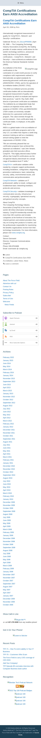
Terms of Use (8, 299)
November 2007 (9, 578)
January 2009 (8, 535)
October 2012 (8, 400)
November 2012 (9, 397)
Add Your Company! (10, 663)
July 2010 (6, 481)
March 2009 (7, 529)
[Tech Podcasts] (20, 682)
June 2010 (7, 484)
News (26, 261)
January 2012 (8, 427)
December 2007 (9, 575)
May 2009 (6, 523)
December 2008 (9, 538)
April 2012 (6, 418)
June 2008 (7, 556)
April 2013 (6, 387)
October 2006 (8, 605)
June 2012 (7, 412)
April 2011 (6, 454)
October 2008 (8, 544)
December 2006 (9, 599)
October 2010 (8, 472)
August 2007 (7, 587)
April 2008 (6, 562)
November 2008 (9, 541)
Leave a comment (12, 264)
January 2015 (8, 360)
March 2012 (7, 421)
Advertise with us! (9, 283)
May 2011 (6, 451)
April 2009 (6, 526)
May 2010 (6, 487)
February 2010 (8, 496)
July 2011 (6, 445)
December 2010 (9, 466)
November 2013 (9, 378)
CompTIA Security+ (10, 191)
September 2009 (9, 511)
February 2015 (8, 357)
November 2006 (9, 602)
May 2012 (6, 415)
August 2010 (7, 478)
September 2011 (9, 439)
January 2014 (8, 375)
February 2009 (8, 532)
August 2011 (7, 442)
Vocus (22, 42)
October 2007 (8, 581)
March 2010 (7, 493)
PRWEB (28, 42)
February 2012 (8, 424)
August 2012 (7, 406)
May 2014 (6, 366)
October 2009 (8, 508)
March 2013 (7, 391)
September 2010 (9, 475)
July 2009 (6, 517)
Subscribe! (7, 295)
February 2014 (8, 372)
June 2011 (7, 448)
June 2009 (7, 520)
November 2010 (9, 469)
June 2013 (7, 385)
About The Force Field (11, 280)
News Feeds (9, 305)
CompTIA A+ (7, 165)
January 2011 (8, 463)
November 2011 (9, 433)
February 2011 (8, 460)
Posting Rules (8, 289)
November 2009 (9, 505)
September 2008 (9, 547)
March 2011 (7, 457)
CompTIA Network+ (10, 181)
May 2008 (6, 560)
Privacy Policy (8, 293)
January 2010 (8, 499)
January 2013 (8, 394)
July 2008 (6, 553)
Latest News (18, 261)
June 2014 (7, 363)
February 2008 (8, 569)
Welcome (6, 302)
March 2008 (7, 566)
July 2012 (6, 409)
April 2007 (6, 593)
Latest (7, 255)
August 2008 (7, 550)
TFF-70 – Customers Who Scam (15, 654)
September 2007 (9, 584)
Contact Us (7, 286)
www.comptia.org (18, 233)
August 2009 (7, 514)
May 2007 (6, 590)
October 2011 (8, 436)
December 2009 (9, 502)
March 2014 (7, 369)
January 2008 (8, 572)
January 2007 (8, 596)
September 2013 (9, 381)
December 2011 (9, 430)
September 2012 (9, 403)
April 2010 (6, 490)
